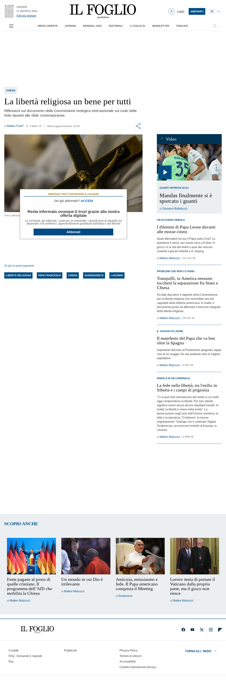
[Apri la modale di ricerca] (214, 26)
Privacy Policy (129, 650)
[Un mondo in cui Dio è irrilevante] (85, 556)
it (212, 11)
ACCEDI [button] (87, 201)
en (218, 11)
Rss (11, 661)
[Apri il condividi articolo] (138, 126)
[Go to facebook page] (183, 629)
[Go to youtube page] (192, 629)
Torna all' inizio (198, 651)
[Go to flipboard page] (220, 629)
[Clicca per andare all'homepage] (37, 629)
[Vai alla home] (103, 11)
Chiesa (10, 90)
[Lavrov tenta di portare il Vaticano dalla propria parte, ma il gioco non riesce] (194, 556)
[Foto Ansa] (189, 162)
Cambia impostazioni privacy (138, 667)
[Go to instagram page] (211, 629)
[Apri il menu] (11, 26)
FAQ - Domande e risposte (25, 655)
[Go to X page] (201, 629)
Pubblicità (70, 650)
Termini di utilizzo (130, 655)
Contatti (13, 650)
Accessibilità (128, 661)
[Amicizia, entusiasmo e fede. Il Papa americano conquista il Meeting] (140, 556)
